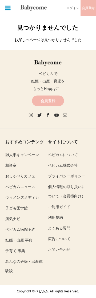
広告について (59, 238)
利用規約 (55, 217)
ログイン (72, 8)
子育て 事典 (15, 250)
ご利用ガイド (59, 206)
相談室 (11, 165)
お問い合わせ (59, 249)
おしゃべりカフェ (20, 175)
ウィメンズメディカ (22, 197)
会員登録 (88, 8)
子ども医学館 (16, 207)
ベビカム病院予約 (20, 229)
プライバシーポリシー (66, 175)
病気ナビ (12, 218)
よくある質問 (59, 228)
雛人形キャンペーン (22, 154)
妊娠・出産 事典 (19, 240)
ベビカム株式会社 (63, 165)
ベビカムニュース (20, 186)
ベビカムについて (63, 154)
